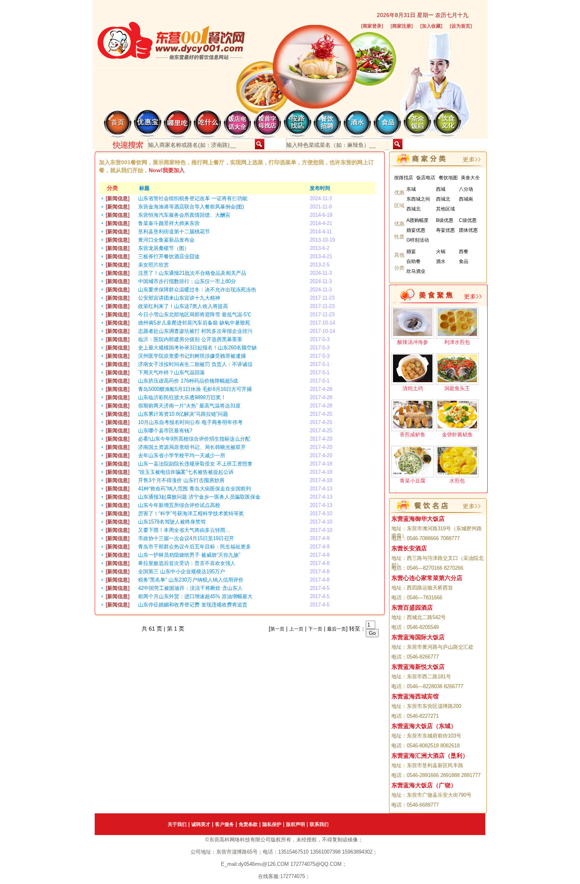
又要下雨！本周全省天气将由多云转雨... (184, 530)
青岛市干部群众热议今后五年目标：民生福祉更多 (194, 547)
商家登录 (372, 26)
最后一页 (336, 629)
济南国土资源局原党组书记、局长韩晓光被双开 (192, 447)
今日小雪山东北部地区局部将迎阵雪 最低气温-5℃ (194, 314)
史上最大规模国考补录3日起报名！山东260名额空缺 (197, 348)
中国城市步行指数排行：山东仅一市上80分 (187, 281)
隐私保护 (271, 824)
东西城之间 (418, 199)
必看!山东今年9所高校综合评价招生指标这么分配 (194, 439)
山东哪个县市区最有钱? (165, 431)
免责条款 (248, 824)
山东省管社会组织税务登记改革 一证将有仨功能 (192, 198)
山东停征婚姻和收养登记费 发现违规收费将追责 (192, 605)
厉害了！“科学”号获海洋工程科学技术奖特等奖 (191, 513)
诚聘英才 (200, 824)
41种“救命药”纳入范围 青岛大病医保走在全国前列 (194, 489)
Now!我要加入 (167, 170)
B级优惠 (444, 220)
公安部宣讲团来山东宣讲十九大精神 (179, 298)
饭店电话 (425, 177)
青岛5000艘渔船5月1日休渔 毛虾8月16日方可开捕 (195, 389)
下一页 (315, 629)
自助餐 (413, 261)
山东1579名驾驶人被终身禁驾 (172, 522)
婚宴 (411, 251)
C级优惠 (468, 220)
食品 (463, 261)
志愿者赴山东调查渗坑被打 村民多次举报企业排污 (195, 331)
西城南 (466, 199)
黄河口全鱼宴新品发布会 (166, 240)
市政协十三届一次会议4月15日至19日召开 (186, 538)
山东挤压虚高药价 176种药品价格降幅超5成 (188, 381)
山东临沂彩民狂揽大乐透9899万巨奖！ (182, 397)
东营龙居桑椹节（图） (163, 248)
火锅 (440, 251)
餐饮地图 (448, 177)
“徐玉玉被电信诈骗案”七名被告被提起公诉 (186, 472)
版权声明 (295, 824)
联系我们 (319, 824)
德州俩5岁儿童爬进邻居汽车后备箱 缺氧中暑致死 (194, 323)
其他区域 (445, 209)
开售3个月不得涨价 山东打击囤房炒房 (181, 480)
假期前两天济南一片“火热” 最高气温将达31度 (189, 406)
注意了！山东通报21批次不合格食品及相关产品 (192, 273)
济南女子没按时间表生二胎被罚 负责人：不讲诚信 (195, 364)
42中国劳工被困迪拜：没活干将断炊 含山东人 (190, 588)
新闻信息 (117, 198)
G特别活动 (417, 240)
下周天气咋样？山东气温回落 (171, 372)
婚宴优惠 (415, 230)
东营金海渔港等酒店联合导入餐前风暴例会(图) (191, 207)
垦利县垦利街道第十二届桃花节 (174, 232)
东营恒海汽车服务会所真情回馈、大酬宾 (184, 215)
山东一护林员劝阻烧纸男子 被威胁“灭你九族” (189, 555)
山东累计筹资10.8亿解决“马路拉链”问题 (183, 414)
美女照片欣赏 (153, 265)
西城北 (443, 199)
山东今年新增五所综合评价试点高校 (179, 505)
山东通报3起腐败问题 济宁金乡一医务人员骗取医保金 (199, 497)
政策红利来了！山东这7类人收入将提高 (183, 306)
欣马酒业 (415, 271)
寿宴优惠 (445, 230)
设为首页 (460, 26)
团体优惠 (468, 230)
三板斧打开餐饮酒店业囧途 (169, 256)
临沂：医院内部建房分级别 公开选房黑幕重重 (190, 339)
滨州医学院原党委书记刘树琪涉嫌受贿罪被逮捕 (192, 356)
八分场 (466, 189)
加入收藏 (431, 26)
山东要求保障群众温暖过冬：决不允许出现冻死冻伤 (197, 290)
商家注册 (401, 26)
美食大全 (470, 177)
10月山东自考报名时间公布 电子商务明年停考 (190, 422)
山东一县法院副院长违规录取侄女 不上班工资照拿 (195, 464)
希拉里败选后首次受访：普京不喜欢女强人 (187, 563)
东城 (411, 189)
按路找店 (403, 177)
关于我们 (177, 824)
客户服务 (224, 824)
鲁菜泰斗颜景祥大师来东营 (169, 223)
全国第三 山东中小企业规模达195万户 (181, 571)
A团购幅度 (417, 220)
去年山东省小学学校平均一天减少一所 (181, 455)
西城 (440, 189)
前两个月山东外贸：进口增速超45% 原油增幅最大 (195, 596)
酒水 (440, 261)
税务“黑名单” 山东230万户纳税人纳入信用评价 (190, 580)
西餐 (463, 251)
